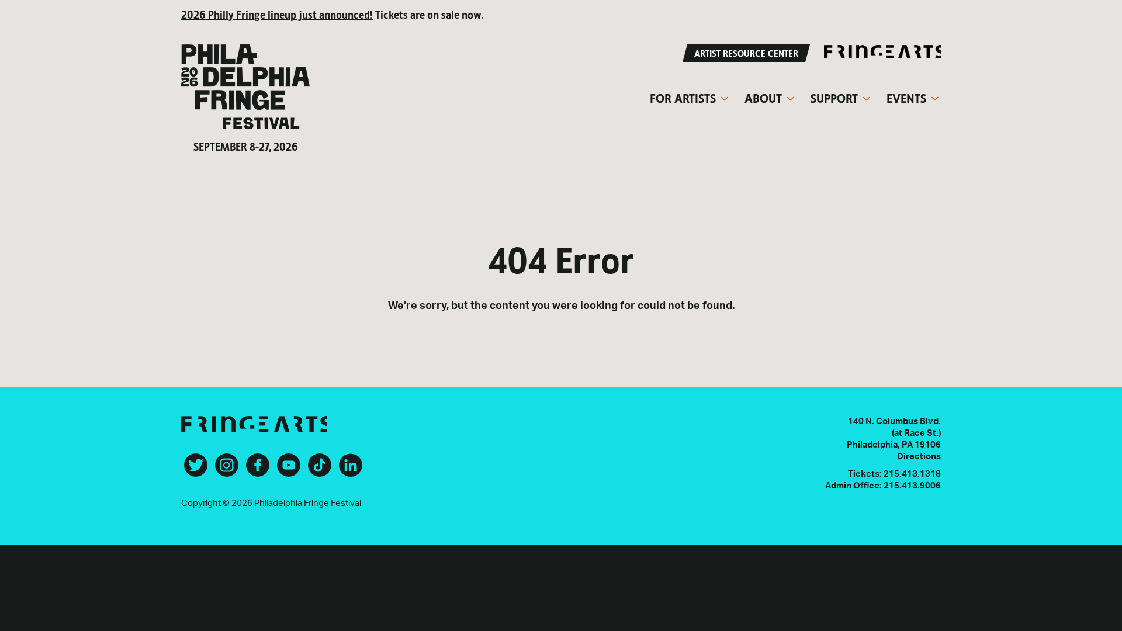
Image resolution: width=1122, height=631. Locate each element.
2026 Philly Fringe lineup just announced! (277, 13)
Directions (919, 456)
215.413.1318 (912, 474)
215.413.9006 (912, 485)
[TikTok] (319, 469)
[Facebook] (257, 469)
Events (906, 97)
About (763, 97)
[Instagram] (226, 469)
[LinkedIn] (350, 469)
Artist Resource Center (746, 52)
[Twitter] (195, 469)
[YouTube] (288, 469)
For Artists (683, 97)
